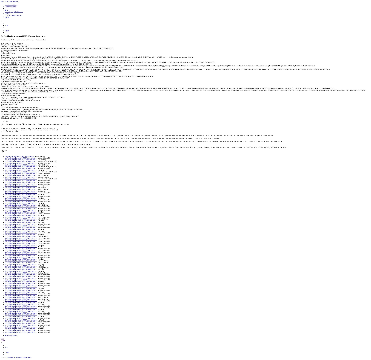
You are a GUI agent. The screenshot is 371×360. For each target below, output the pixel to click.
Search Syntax (9, 12)
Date (6, 25)
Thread (7, 30)
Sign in (7, 17)
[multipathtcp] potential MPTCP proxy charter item (20, 156)
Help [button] (6, 10)
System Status (27, 357)
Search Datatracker (10, 6)
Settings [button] (7, 13)
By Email (19, 357)
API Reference (18, 12)
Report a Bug (10, 357)
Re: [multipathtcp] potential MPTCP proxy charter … (21, 158)
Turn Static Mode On (15, 15)
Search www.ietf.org (11, 5)
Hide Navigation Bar (11, 335)
